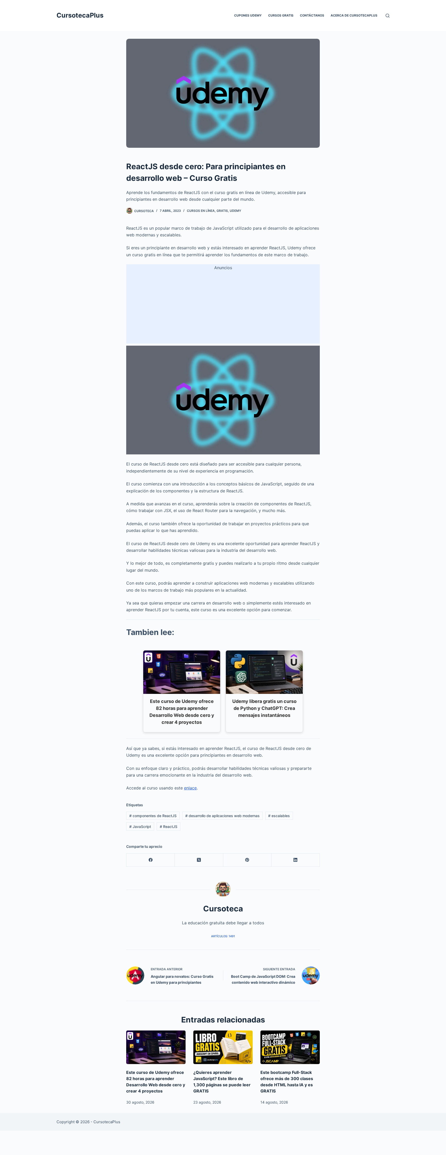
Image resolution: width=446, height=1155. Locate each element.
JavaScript (140, 826)
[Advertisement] (223, 307)
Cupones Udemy (248, 15)
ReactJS (168, 826)
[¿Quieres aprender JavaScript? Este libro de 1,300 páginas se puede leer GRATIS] (223, 1047)
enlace (190, 787)
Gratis (222, 211)
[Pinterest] (247, 860)
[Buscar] (387, 16)
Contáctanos (312, 15)
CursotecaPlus (80, 15)
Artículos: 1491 (223, 936)
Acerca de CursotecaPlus (354, 15)
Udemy (235, 211)
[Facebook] (150, 860)
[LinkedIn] (296, 860)
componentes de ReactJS (153, 815)
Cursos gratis (280, 15)
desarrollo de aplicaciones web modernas (222, 815)
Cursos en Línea (201, 211)
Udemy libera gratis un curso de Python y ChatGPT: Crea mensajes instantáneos (264, 708)
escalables (279, 815)
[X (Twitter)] (199, 860)
